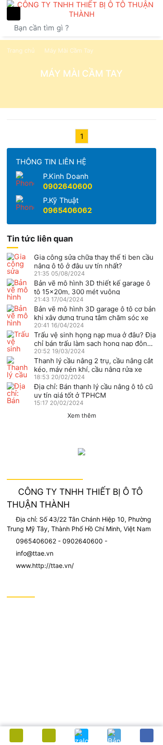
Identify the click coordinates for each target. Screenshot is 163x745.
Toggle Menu (13, 13)
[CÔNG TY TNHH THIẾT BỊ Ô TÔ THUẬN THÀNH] (81, 9)
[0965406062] (16, 735)
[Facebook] (146, 735)
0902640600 (67, 186)
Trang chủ (21, 50)
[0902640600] (49, 735)
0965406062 (67, 210)
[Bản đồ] (114, 735)
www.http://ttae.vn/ (45, 565)
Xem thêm (81, 415)
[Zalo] (81, 735)
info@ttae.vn (34, 553)
